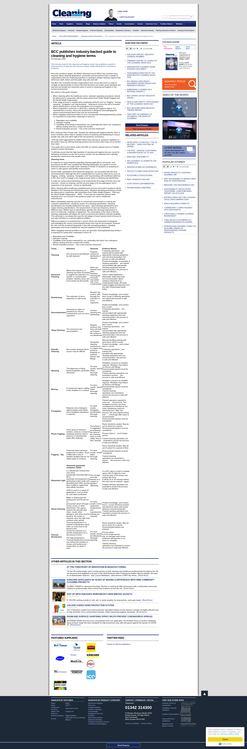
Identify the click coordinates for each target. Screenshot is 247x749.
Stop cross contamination (140, 184)
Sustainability (109, 30)
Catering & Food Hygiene (97, 724)
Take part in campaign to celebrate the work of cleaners (139, 116)
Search (165, 17)
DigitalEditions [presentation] (178, 47)
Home (54, 24)
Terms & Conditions (132, 723)
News (61, 24)
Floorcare (71, 30)
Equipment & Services (123, 30)
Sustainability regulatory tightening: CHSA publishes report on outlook (177, 191)
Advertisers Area (71, 708)
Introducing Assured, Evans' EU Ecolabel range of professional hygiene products (180, 229)
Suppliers (69, 24)
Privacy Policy (146, 723)
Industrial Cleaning (147, 30)
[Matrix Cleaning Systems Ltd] (76, 662)
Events (119, 24)
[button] (142, 125)
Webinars (179, 24)
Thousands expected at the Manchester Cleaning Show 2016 (141, 75)
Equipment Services (95, 713)
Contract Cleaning (96, 30)
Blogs (88, 24)
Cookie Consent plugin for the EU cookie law (225, 743)
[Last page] (141, 48)
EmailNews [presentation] (188, 47)
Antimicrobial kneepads (139, 188)
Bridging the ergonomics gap (179, 185)
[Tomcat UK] (76, 674)
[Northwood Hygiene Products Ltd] (60, 672)
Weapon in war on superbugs (141, 167)
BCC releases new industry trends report (141, 109)
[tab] (168, 47)
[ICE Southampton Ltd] (91, 679)
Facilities (136, 30)
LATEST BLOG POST (126, 17)
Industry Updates (99, 24)
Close (225, 739)
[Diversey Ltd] (60, 662)
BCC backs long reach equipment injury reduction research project (141, 83)
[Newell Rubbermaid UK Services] (91, 651)
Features (79, 24)
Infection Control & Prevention (91, 36)
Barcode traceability (138, 157)
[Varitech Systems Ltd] (60, 689)
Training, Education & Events (165, 30)
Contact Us (69, 711)
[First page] (127, 48)
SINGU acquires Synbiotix (176, 203)
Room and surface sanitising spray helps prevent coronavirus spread (109, 616)
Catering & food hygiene (186, 30)
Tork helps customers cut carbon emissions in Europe (178, 221)
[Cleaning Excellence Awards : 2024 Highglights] (179, 139)
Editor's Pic (55, 711)
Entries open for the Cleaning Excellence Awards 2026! (179, 198)
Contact (140, 24)
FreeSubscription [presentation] (168, 47)
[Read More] (143, 575)
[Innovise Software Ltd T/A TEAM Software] (76, 650)
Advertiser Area (151, 24)
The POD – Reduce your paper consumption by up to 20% (141, 152)
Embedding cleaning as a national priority (139, 90)
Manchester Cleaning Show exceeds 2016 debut (141, 68)
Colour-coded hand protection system (90, 605)
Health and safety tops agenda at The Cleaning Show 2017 (143, 103)
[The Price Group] (91, 668)
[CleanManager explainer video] (179, 117)
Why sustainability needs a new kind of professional (180, 180)
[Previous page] (130, 48)
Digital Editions (70, 716)
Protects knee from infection (142, 171)
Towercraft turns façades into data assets (178, 209)
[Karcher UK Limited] (93, 657)
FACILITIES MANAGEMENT (69, 36)
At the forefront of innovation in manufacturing (96, 567)
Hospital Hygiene (82, 30)
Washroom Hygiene (59, 30)
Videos (111, 24)
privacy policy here (230, 734)
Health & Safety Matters (171, 714)
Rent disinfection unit (138, 179)
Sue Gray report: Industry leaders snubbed (140, 55)
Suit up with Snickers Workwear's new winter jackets (99, 594)
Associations (129, 24)
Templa (73, 655)
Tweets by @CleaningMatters (119, 644)
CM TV (67, 705)
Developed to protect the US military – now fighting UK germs (142, 144)
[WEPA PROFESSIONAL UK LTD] (60, 646)
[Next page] (137, 48)
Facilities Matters (166, 24)
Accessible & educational (140, 175)
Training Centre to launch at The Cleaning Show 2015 (142, 62)
